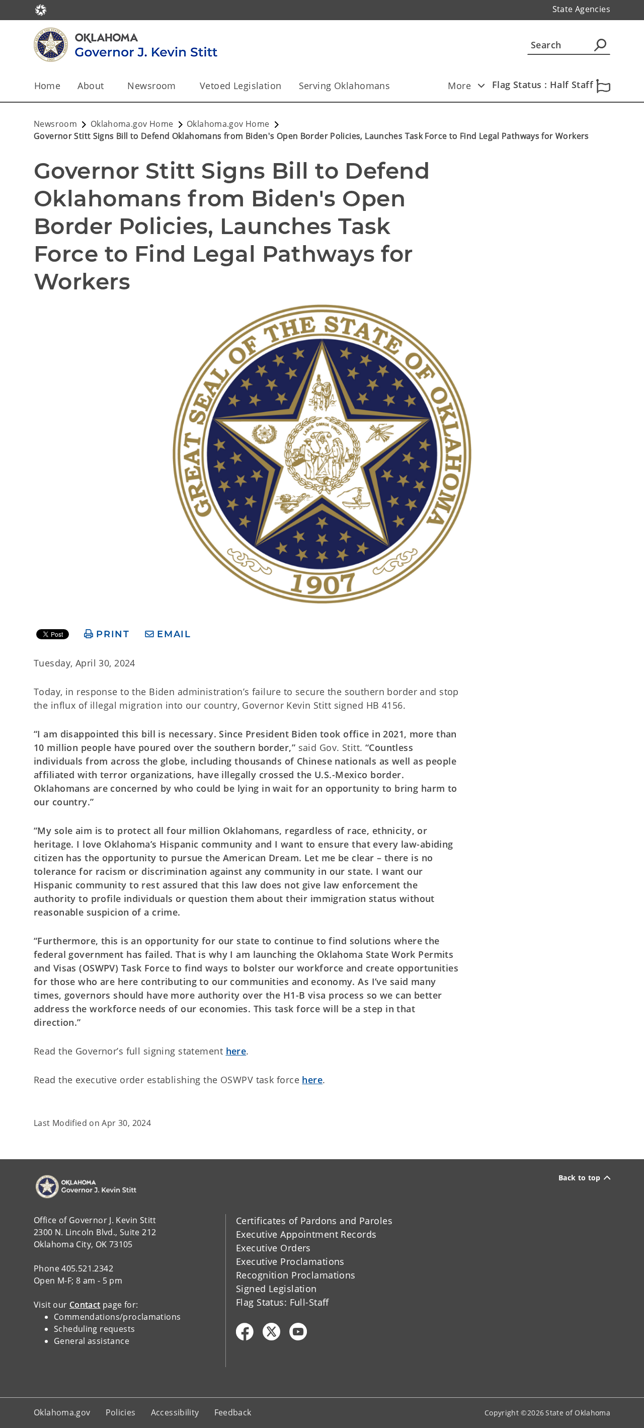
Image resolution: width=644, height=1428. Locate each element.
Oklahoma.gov (62, 1412)
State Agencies (581, 9)
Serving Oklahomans (344, 86)
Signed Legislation (276, 1289)
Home (47, 86)
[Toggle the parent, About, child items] (107, 86)
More (459, 86)
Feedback (233, 1412)
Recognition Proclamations (296, 1275)
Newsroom (151, 86)
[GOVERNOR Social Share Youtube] (298, 1331)
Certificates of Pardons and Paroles (314, 1221)
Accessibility (175, 1412)
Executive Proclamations (290, 1261)
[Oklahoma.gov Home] (41, 9)
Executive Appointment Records (306, 1234)
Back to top (579, 1177)
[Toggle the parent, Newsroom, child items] (179, 86)
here (236, 1051)
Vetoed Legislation (241, 86)
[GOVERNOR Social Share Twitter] (271, 1331)
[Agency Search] (600, 45)
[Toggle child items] (481, 86)
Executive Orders (273, 1248)
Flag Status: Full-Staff (282, 1302)
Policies (121, 1412)
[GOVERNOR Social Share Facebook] (245, 1331)
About (90, 86)
